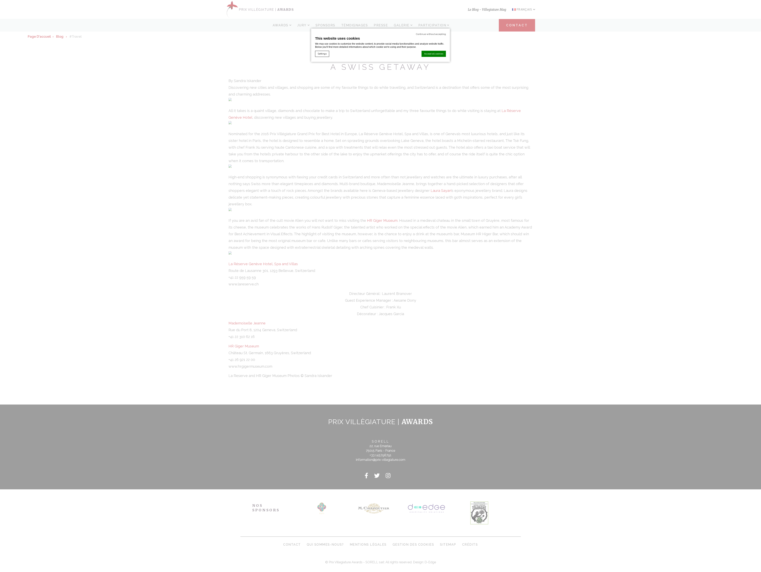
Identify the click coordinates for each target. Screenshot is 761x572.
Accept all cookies (433, 53)
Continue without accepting (431, 34)
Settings (322, 53)
